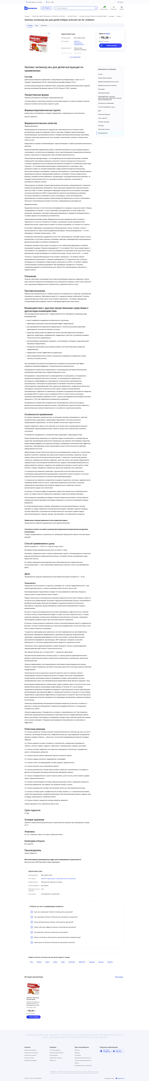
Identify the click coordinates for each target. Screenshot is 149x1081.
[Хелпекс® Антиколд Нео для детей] (33, 989)
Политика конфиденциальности (83, 1060)
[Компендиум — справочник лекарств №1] (31, 8)
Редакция (77, 1052)
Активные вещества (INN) (56, 1052)
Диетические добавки (30, 1050)
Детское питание (29, 1057)
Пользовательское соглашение (83, 1065)
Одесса (47, 962)
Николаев (92, 962)
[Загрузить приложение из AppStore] (118, 1051)
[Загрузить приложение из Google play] (105, 1051)
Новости (77, 1063)
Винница (101, 962)
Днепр (55, 962)
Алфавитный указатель (56, 1057)
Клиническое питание (30, 1055)
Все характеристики (75, 57)
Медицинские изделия (30, 1060)
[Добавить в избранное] (49, 33)
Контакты (77, 1050)
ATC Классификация (55, 1050)
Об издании (78, 1055)
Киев (31, 962)
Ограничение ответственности (83, 1057)
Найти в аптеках (112, 45)
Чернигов (110, 962)
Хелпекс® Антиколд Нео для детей (32, 998)
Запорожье (72, 962)
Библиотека (53, 1060)
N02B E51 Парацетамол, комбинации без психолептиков (79, 43)
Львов (63, 962)
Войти (121, 2)
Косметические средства (31, 1052)
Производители (54, 1055)
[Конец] (122, 16)
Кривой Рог (82, 962)
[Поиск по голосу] (95, 8)
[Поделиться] (49, 37)
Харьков (39, 962)
